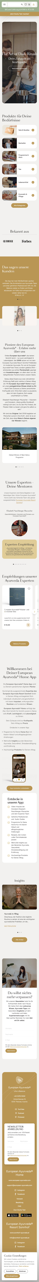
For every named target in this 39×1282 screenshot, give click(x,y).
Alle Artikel (19, 940)
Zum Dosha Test (19, 1210)
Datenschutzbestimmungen (18, 1047)
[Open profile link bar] (33, 4)
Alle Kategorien (19, 205)
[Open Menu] (4, 4)
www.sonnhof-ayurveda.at (19, 1233)
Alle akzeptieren (12, 1276)
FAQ (19, 1206)
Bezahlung (19, 1202)
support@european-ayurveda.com (19, 1185)
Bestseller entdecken (19, 69)
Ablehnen (22, 1271)
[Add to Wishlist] (29, 589)
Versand (20, 1199)
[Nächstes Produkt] (34, 611)
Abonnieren (11, 1051)
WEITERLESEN (10, 926)
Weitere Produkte (19, 644)
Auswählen (10, 1271)
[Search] (22, 4)
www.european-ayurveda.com (20, 1180)
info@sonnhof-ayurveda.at (19, 1238)
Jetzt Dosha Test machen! (19, 14)
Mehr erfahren (24, 1266)
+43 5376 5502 (19, 1096)
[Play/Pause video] (19, 316)
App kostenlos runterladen (19, 788)
